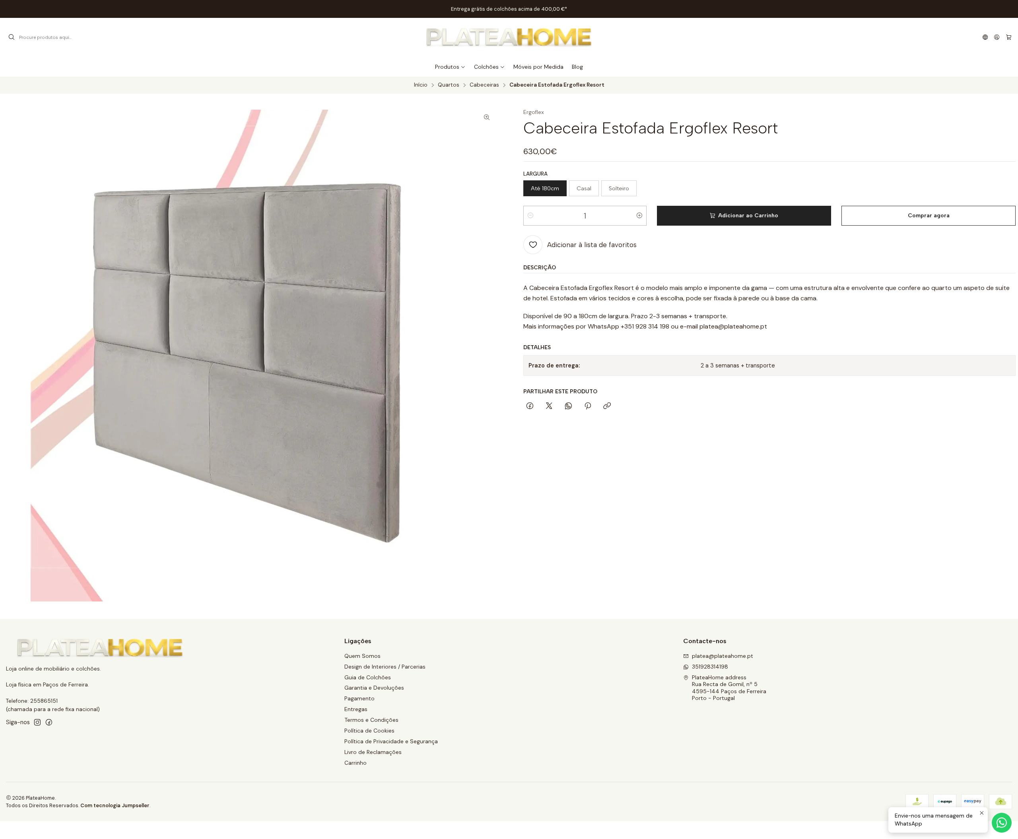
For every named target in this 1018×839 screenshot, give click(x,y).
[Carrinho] (1008, 37)
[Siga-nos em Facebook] (49, 722)
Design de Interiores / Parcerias (384, 666)
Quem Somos (362, 655)
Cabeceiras (484, 85)
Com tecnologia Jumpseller (115, 805)
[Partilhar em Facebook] (529, 406)
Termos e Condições (371, 719)
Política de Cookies (369, 730)
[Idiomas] (985, 37)
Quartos (448, 85)
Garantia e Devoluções (374, 687)
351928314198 (710, 666)
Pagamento (359, 698)
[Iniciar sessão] (996, 37)
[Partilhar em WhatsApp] (568, 406)
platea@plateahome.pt (722, 655)
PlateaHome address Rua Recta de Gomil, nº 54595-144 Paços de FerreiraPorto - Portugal (729, 688)
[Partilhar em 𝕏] (549, 406)
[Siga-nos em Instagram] (37, 722)
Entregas (355, 709)
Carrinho (355, 762)
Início (420, 85)
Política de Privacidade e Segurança (391, 741)
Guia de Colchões (367, 677)
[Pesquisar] (11, 37)
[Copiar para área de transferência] (607, 406)
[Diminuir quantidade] (530, 215)
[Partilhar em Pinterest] (587, 406)
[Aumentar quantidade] (639, 215)
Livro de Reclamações (373, 752)
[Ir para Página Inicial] (509, 37)
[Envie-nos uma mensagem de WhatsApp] (1002, 823)
